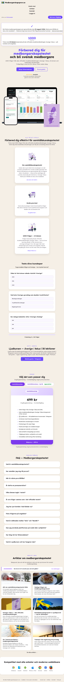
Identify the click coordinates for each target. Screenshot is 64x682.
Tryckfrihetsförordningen (18, 302)
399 (13, 320)
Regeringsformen (16, 306)
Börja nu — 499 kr (32, 442)
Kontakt (32, 11)
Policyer (59, 679)
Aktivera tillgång (55, 17)
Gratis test (32, 6)
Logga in (32, 13)
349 (13, 324)
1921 (13, 281)
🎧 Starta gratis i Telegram (32, 359)
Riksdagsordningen (17, 298)
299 (13, 328)
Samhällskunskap (17, 384)
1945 (13, 285)
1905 (13, 277)
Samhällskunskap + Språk (39, 384)
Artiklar (32, 8)
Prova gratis (41, 69)
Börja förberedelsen (25, 69)
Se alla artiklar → (32, 652)
